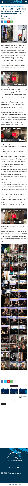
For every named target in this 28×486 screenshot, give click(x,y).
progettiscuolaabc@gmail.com (16, 465)
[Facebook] (2, 21)
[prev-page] (13, 399)
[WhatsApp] (11, 21)
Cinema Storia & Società (6, 5)
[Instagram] (15, 467)
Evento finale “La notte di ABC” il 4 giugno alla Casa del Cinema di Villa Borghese (23, 396)
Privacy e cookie (18, 484)
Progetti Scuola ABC (20, 6)
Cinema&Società (13, 6)
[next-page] (14, 399)
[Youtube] (18, 467)
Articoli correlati (14, 385)
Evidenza (2, 393)
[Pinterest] (8, 21)
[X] (5, 21)
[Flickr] (12, 467)
